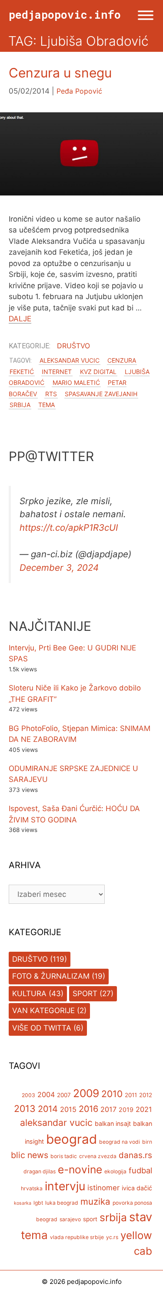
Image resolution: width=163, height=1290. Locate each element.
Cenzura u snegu (60, 73)
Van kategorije (43, 1010)
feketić (22, 371)
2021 (144, 1109)
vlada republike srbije (77, 1237)
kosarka (22, 1203)
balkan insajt (113, 1123)
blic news (29, 1155)
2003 (28, 1095)
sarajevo (70, 1219)
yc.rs (112, 1237)
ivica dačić (137, 1188)
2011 (131, 1094)
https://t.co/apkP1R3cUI (69, 527)
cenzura (121, 360)
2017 (108, 1109)
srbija (20, 404)
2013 (25, 1108)
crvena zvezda (97, 1156)
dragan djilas (39, 1171)
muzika (95, 1201)
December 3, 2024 (59, 567)
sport (90, 1219)
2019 (126, 1109)
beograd (71, 1139)
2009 (86, 1093)
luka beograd (61, 1202)
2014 (48, 1109)
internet (57, 371)
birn (147, 1141)
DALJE (20, 318)
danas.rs (135, 1155)
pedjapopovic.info (65, 14)
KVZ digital (98, 371)
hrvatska (32, 1188)
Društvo (73, 345)
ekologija (115, 1171)
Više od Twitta (41, 1028)
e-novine (80, 1169)
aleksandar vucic (70, 360)
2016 (88, 1109)
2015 (68, 1109)
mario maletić (76, 382)
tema (46, 404)
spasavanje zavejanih (101, 393)
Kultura (29, 993)
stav (140, 1216)
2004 (46, 1094)
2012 (145, 1094)
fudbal (140, 1170)
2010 (112, 1093)
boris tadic (63, 1156)
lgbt (38, 1202)
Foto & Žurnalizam (51, 976)
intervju (65, 1186)
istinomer (103, 1187)
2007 (64, 1094)
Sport (85, 993)
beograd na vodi (119, 1141)
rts (51, 393)
